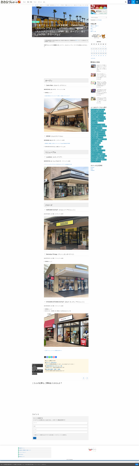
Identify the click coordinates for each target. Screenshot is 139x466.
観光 (91, 28)
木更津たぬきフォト (100, 131)
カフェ (100, 128)
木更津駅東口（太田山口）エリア (98, 118)
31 (105, 55)
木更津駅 (100, 111)
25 (91, 55)
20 (96, 53)
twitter (92, 169)
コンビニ (94, 141)
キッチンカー (95, 139)
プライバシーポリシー (37, 464)
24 (105, 53)
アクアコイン (102, 150)
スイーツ (94, 120)
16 (103, 51)
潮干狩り (94, 157)
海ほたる (104, 155)
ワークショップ (102, 135)
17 (105, 51)
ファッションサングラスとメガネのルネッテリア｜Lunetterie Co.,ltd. (58, 164)
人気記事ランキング (96, 130)
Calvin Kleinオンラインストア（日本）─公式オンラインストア (57, 95)
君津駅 (94, 148)
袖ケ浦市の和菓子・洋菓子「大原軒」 (53, 369)
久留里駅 (94, 150)
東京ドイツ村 (93, 31)
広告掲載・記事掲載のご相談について (25, 450)
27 (96, 55)
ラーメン (100, 137)
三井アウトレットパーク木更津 (37, 365)
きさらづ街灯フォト (96, 161)
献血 (98, 142)
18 (91, 53)
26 (94, 55)
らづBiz (94, 137)
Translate (100, 20)
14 (98, 51)
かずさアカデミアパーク (97, 152)
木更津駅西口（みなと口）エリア (98, 113)
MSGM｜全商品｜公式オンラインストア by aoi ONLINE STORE (57, 143)
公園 (94, 128)
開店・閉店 (29, 2)
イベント (40, 2)
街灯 (104, 159)
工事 (104, 130)
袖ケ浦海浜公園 (95, 144)
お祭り (94, 159)
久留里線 (102, 154)
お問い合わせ (21, 454)
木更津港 (94, 135)
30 (103, 55)
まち (44, 2)
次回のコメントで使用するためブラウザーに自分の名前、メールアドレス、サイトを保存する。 (50, 434)
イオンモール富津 (96, 155)
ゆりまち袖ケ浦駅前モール (97, 146)
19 (94, 53)
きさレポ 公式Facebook (51, 362)
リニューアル (102, 133)
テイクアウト (101, 117)
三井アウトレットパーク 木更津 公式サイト (53, 350)
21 (98, 53)
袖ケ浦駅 (94, 133)
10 (105, 48)
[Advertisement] (60, 399)
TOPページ (77, 40)
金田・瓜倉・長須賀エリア (37, 371)
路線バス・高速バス (94, 25)
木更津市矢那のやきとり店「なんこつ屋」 (54, 366)
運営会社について (22, 456)
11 (91, 51)
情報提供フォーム (22, 448)
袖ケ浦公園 (101, 157)
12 (94, 51)
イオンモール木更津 (96, 126)
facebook (92, 167)
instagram (92, 170)
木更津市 (35, 368)
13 (96, 51)
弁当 (99, 159)
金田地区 (35, 373)
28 (98, 55)
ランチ (92, 30)
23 (103, 53)
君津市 (94, 111)
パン (93, 142)
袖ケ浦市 (102, 109)
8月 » (94, 58)
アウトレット (93, 27)
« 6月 (92, 58)
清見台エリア (95, 154)
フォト (35, 2)
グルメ (24, 2)
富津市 (94, 117)
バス (99, 148)
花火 (100, 141)
